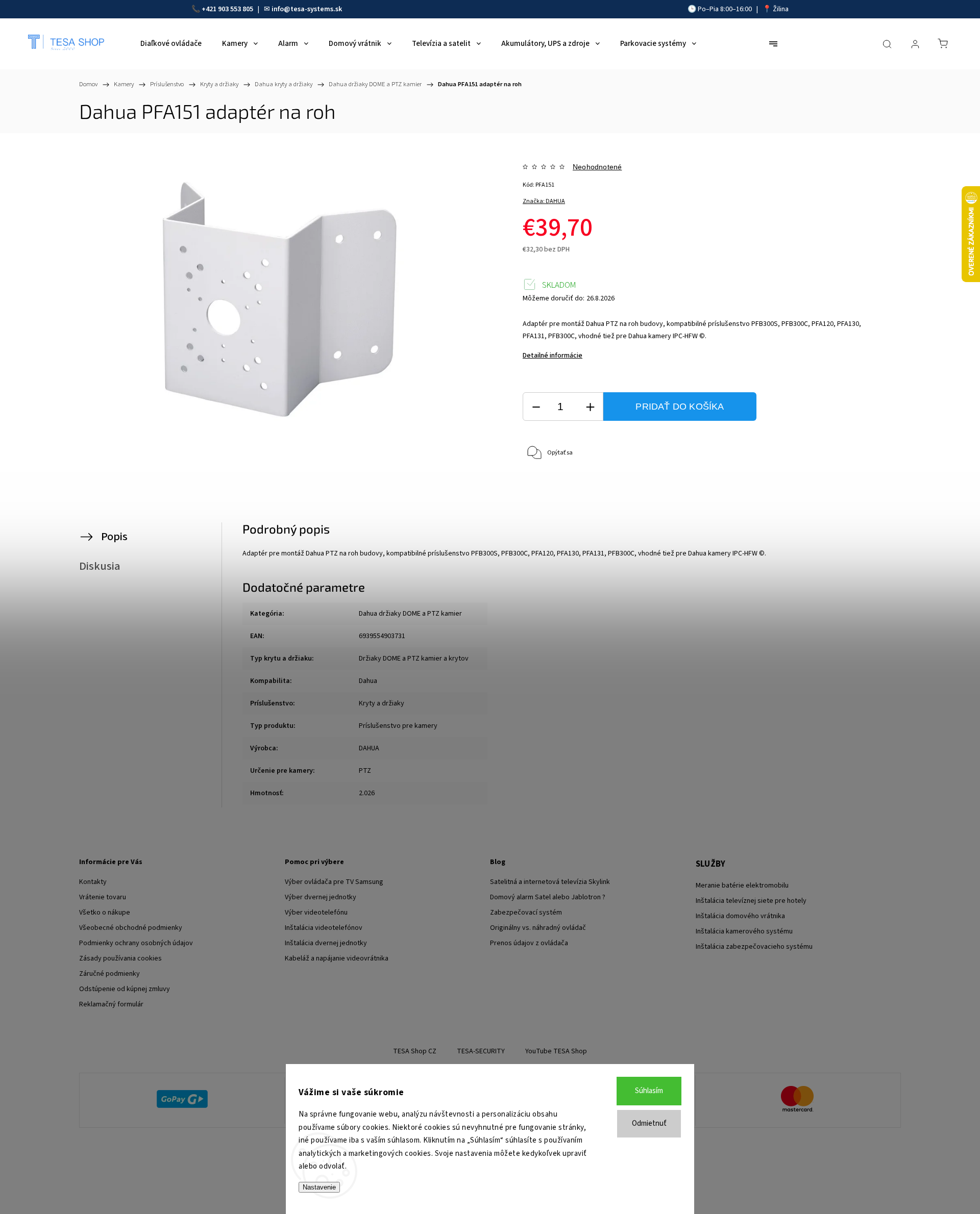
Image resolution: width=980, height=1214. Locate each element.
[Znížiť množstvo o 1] (536, 406)
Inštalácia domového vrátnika (740, 916)
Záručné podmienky (109, 974)
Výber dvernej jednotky (320, 897)
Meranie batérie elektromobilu (742, 885)
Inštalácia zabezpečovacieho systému (754, 947)
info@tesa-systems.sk (307, 9)
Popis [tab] (114, 536)
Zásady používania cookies (120, 958)
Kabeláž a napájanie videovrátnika (336, 958)
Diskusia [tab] (99, 566)
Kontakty (93, 882)
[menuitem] (171, 43)
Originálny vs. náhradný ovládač (538, 928)
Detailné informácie (552, 355)
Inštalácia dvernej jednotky (326, 943)
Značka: (544, 201)
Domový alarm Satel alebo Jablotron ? (547, 897)
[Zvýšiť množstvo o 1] (590, 406)
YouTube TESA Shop (556, 1051)
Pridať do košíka (679, 406)
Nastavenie (319, 1187)
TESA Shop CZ (414, 1051)
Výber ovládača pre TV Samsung (334, 882)
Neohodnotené (597, 166)
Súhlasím (649, 1090)
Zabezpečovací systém (526, 912)
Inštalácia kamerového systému (744, 931)
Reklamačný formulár (111, 1004)
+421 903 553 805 (227, 9)
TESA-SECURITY (481, 1051)
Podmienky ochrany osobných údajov (136, 943)
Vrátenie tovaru (102, 897)
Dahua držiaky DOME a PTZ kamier (410, 614)
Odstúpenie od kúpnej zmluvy (124, 989)
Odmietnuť (649, 1123)
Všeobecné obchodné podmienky (130, 928)
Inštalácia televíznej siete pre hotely (751, 901)
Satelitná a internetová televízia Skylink (550, 882)
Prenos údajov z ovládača (529, 943)
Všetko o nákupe (104, 912)
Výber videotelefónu (316, 912)
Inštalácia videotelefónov (323, 928)
